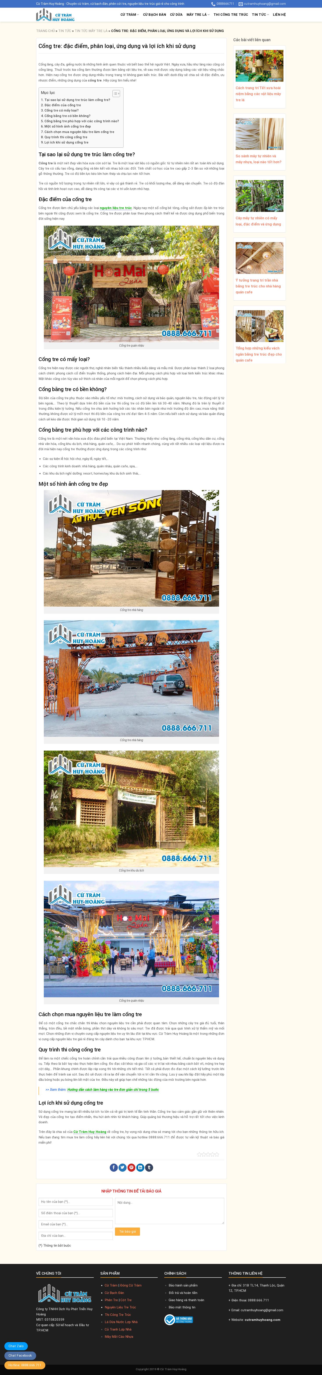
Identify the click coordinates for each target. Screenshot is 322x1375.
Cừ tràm (128, 15)
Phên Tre (111, 1300)
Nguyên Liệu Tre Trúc (120, 1307)
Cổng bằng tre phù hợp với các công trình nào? (81, 121)
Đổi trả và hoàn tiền (183, 1293)
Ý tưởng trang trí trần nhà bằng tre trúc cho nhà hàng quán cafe (258, 286)
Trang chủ (45, 31)
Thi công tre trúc (231, 15)
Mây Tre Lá (197, 15)
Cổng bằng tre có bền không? (67, 116)
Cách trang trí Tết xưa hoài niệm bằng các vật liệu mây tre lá (258, 94)
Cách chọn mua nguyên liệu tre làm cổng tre (79, 132)
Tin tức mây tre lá (91, 31)
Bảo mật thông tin (182, 1307)
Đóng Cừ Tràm (131, 1285)
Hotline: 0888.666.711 (25, 1365)
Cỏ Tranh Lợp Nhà (118, 1329)
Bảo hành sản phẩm (183, 1285)
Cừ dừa (176, 15)
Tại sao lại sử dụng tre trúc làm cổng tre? (77, 100)
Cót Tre (126, 1300)
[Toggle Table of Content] (114, 93)
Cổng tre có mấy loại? (61, 110)
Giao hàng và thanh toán (186, 1300)
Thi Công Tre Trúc (118, 1315)
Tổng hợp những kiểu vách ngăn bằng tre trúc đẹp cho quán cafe (259, 354)
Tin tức (259, 15)
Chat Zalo (16, 1346)
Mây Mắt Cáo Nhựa (119, 1337)
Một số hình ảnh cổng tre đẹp (67, 126)
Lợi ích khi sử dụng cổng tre (66, 142)
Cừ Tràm (111, 1285)
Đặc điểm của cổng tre (62, 105)
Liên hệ (279, 15)
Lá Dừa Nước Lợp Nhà (121, 1322)
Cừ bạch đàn (154, 15)
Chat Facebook (20, 1355)
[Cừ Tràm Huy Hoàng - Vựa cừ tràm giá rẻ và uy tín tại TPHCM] (62, 14)
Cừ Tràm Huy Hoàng (173, 1369)
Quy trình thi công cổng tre (65, 137)
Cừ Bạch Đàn (114, 1293)
